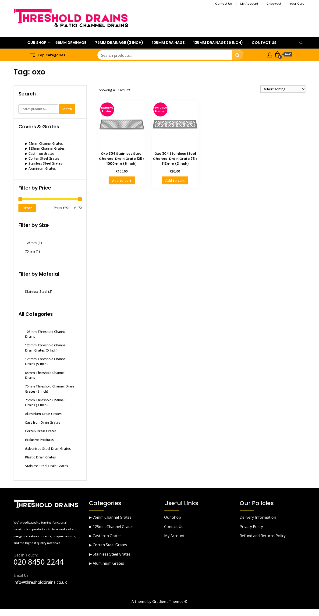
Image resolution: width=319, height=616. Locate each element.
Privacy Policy (251, 526)
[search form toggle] (301, 43)
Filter (27, 208)
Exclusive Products (39, 439)
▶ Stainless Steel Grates (43, 163)
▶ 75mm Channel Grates (44, 143)
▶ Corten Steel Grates (42, 158)
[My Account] (269, 54)
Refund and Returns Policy (263, 535)
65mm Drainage (70, 42)
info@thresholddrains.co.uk (40, 582)
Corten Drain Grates (41, 431)
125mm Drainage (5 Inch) (218, 42)
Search (67, 109)
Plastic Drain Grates (40, 457)
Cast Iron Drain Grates (42, 422)
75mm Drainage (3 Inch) (119, 42)
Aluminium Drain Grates (43, 414)
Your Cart (297, 3)
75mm (30, 251)
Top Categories (51, 55)
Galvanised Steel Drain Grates (48, 448)
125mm (31, 242)
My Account (249, 3)
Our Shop (36, 42)
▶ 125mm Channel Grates (45, 148)
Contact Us (223, 3)
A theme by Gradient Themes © (159, 601)
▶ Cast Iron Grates (39, 153)
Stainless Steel (36, 291)
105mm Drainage (168, 42)
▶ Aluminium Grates (40, 168)
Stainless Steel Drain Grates (46, 466)
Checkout (273, 3)
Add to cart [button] (121, 180)
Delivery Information (258, 517)
